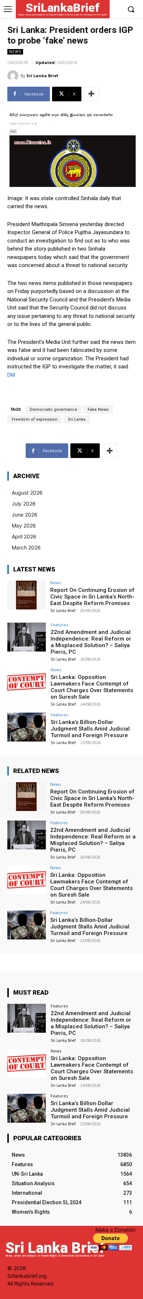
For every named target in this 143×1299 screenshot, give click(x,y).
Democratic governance (53, 409)
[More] (91, 94)
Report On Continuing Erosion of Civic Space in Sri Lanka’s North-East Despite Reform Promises (92, 597)
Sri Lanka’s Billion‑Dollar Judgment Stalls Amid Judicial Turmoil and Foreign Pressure (90, 729)
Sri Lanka (76, 419)
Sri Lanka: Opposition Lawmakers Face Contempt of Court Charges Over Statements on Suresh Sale (92, 687)
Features (59, 625)
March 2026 (26, 547)
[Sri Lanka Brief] (14, 75)
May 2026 (24, 525)
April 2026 (24, 536)
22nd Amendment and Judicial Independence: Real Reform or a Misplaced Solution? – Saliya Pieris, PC (91, 642)
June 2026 (24, 514)
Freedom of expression (35, 419)
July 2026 (24, 503)
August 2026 (27, 492)
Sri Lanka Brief (42, 75)
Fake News (98, 409)
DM (11, 375)
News (15, 51)
